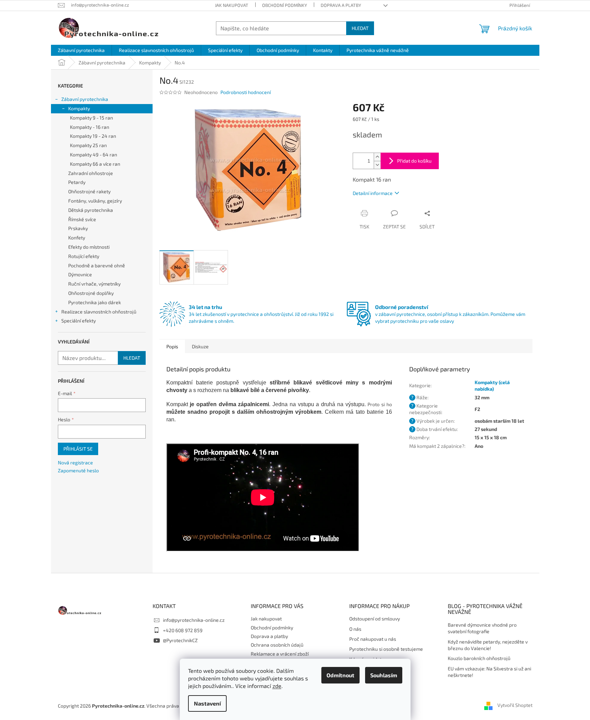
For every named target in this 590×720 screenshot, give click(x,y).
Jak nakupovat (231, 5)
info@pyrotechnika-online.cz (194, 620)
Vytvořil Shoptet (514, 705)
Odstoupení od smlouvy (374, 618)
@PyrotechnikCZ (180, 640)
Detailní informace (373, 193)
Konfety (76, 237)
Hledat (360, 28)
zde (276, 685)
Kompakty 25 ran (88, 145)
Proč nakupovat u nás (372, 639)
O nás (355, 629)
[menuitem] (81, 50)
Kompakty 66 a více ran (95, 164)
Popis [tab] (172, 346)
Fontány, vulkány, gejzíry (95, 201)
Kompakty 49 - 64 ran (93, 154)
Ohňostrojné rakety (89, 191)
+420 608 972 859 (183, 630)
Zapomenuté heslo (78, 470)
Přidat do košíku (414, 161)
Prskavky (78, 228)
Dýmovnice (80, 274)
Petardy (76, 182)
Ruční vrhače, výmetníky (94, 284)
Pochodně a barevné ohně (96, 265)
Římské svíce (82, 219)
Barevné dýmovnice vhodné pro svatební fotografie (482, 628)
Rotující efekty (83, 256)
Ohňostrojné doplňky (91, 293)
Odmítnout (340, 675)
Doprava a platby (341, 5)
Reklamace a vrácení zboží (280, 654)
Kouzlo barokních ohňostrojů (479, 658)
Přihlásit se (78, 449)
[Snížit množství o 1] (377, 165)
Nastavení (207, 703)
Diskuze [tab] (200, 346)
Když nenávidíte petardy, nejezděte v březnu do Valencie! (488, 645)
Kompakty (79, 108)
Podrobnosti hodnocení (245, 92)
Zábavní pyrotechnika (84, 99)
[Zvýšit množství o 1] (377, 157)
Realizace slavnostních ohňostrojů (98, 312)
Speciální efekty (78, 320)
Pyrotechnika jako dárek (94, 302)
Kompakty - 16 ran (89, 127)
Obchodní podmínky (284, 5)
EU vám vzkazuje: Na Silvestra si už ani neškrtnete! (489, 672)
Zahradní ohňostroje (90, 173)
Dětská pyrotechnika (90, 210)
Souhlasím (383, 675)
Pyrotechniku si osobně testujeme (386, 649)
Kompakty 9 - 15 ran (91, 118)
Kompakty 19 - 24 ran (93, 136)
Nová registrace (75, 462)
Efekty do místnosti (89, 247)
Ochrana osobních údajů (277, 645)
